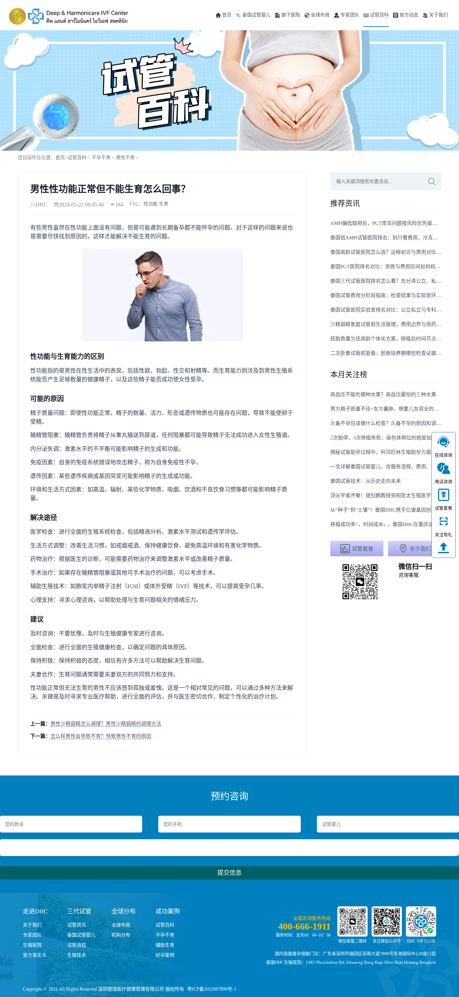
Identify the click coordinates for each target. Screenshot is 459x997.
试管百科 (379, 14)
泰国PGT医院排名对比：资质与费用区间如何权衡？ (385, 266)
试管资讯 (76, 925)
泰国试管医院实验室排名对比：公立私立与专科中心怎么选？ (385, 310)
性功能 (150, 203)
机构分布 (121, 935)
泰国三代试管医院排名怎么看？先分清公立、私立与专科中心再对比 (385, 281)
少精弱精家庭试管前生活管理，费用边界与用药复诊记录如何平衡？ (385, 324)
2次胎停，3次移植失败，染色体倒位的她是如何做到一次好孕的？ (385, 437)
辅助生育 (165, 945)
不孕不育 (101, 157)
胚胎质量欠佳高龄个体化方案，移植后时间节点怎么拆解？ (385, 338)
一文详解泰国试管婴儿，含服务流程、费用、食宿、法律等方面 (385, 466)
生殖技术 (76, 955)
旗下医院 (290, 14)
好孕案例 (165, 955)
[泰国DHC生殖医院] (68, 16)
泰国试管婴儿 (256, 14)
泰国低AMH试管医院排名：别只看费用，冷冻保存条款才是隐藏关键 (385, 237)
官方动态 (409, 14)
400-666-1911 (304, 926)
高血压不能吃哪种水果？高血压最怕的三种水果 (383, 394)
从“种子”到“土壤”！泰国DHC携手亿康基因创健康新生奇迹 (385, 510)
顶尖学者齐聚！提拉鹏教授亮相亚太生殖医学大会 (385, 495)
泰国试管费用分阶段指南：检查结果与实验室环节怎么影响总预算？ (385, 295)
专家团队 (349, 14)
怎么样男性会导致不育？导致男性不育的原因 (100, 736)
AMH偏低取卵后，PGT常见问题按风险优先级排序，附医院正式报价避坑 (385, 223)
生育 (163, 203)
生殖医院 (32, 945)
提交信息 (229, 872)
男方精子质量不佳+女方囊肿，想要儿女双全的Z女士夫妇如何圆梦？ (385, 409)
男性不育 (125, 157)
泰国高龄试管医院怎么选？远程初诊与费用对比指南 (385, 252)
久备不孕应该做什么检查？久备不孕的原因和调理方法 (385, 423)
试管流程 (76, 945)
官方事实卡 (34, 955)
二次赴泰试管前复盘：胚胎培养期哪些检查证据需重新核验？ (385, 353)
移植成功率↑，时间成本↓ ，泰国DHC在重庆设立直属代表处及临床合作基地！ (385, 524)
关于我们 (438, 14)
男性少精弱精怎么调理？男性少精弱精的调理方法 (105, 723)
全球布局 (320, 14)
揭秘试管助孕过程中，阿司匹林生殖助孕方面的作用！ (385, 452)
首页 (227, 14)
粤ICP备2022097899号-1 (211, 989)
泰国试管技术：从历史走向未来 (365, 481)
